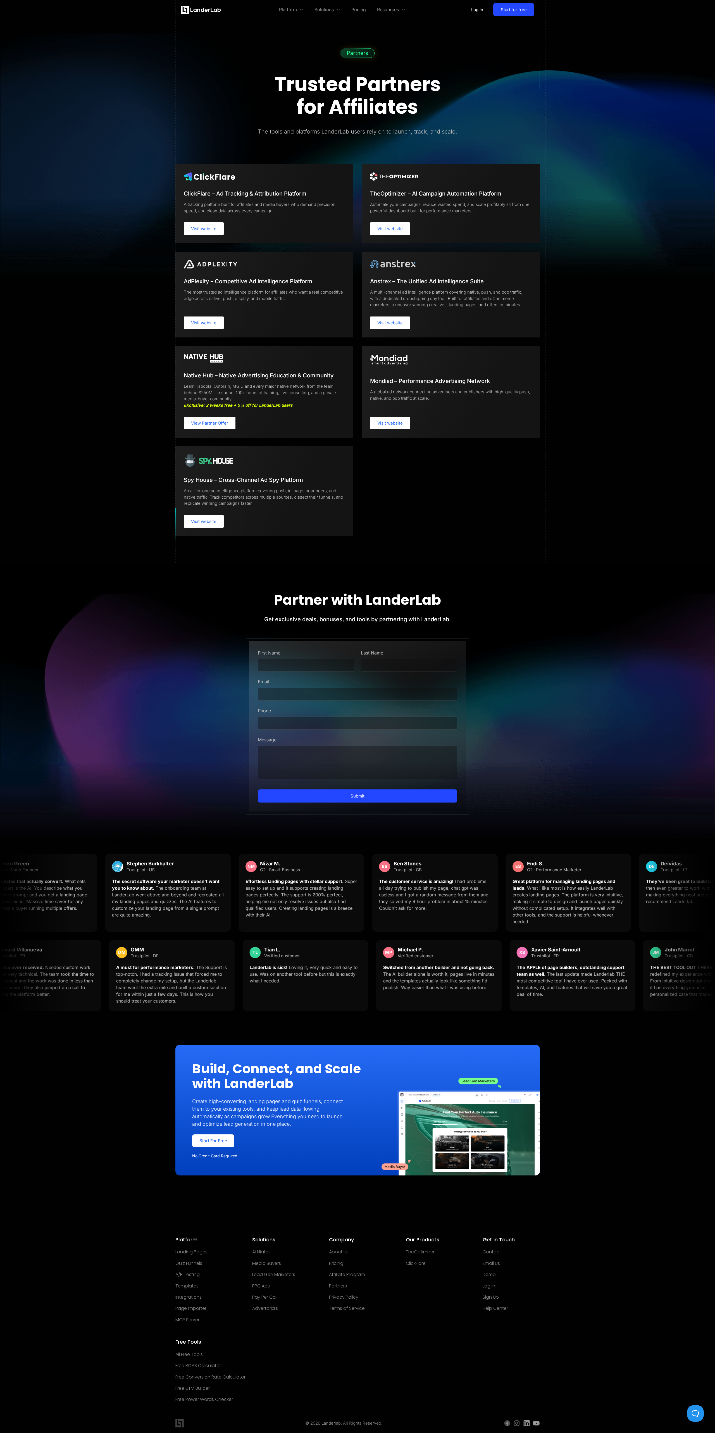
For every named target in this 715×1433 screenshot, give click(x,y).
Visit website (203, 228)
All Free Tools (189, 1354)
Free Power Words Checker (204, 1399)
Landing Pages (191, 1252)
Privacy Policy (343, 1297)
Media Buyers (266, 1263)
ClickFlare (416, 1263)
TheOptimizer (420, 1252)
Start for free (514, 9)
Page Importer (190, 1308)
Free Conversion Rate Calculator (210, 1377)
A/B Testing (187, 1274)
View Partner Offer (209, 423)
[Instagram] (516, 1423)
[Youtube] (536, 1423)
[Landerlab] (201, 10)
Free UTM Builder (192, 1388)
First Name (269, 652)
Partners (338, 1286)
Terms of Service (347, 1308)
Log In (477, 9)
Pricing (336, 1263)
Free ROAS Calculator (198, 1365)
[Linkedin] (526, 1423)
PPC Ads (261, 1286)
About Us (339, 1252)
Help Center (495, 1308)
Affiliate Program (347, 1274)
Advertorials (265, 1308)
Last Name (372, 652)
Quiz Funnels (188, 1263)
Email (263, 681)
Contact (492, 1252)
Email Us (491, 1263)
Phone (264, 710)
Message (267, 739)
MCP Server (187, 1319)
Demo (489, 1274)
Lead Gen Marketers (273, 1274)
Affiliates (261, 1252)
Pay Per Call (264, 1297)
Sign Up (491, 1297)
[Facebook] (507, 1423)
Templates (187, 1286)
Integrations (188, 1297)
